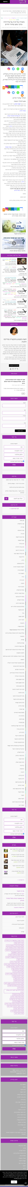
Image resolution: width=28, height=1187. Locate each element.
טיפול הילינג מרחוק (21, 1117)
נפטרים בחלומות (7, 18)
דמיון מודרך (14, 267)
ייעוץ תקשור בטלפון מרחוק (20, 1112)
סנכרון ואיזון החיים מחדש (17, 983)
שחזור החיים (17, 190)
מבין (14, 1182)
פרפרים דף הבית (16, 11)
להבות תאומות (12, 954)
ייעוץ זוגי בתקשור (22, 1109)
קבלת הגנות (20, 985)
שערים (22, 931)
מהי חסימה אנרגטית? (22, 274)
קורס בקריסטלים (11, 985)
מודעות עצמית (13, 278)
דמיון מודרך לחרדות (21, 1097)
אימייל (24, 415)
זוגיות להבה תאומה (19, 943)
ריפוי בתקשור (23, 283)
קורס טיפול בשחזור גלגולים (17, 996)
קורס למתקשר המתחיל (12, 290)
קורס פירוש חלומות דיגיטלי (22, 316)
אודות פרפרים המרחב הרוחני (19, 1153)
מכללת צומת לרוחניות (18, 971)
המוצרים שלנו (23, 1155)
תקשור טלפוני (8, 283)
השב (23, 393)
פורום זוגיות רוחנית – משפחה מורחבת (16, 483)
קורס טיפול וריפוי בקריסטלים (16, 999)
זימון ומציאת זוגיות (22, 1125)
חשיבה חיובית (6, 268)
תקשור (13, 283)
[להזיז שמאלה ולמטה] (1, 2)
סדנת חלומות (9, 973)
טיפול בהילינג (9, 945)
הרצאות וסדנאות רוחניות (21, 18)
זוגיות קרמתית (22, 214)
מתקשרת (14, 282)
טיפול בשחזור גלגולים (18, 947)
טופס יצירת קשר (22, 1163)
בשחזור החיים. (22, 110)
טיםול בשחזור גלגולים (12, 214)
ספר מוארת (10, 282)
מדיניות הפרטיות (17, 1178)
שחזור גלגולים (12, 19)
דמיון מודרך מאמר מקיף (21, 1102)
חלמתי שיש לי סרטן (20, 917)
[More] (23, 71)
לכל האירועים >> (14, 508)
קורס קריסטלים (19, 1003)
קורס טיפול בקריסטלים (18, 994)
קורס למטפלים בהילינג (18, 1001)
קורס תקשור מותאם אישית (17, 1010)
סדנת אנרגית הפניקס (18, 973)
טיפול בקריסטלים (13, 269)
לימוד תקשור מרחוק (9, 964)
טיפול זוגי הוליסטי (22, 1122)
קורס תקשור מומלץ (12, 291)
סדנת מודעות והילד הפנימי (22, 307)
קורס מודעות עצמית (21, 1119)
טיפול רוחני (8, 947)
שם (25, 410)
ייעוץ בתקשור (10, 310)
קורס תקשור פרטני (19, 1013)
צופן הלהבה (7, 983)
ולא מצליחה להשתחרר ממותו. (13, 115)
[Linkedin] (12, 86)
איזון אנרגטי (23, 1107)
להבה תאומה (20, 954)
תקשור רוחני (17, 295)
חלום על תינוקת (20, 920)
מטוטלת (21, 969)
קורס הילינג (20, 988)
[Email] (9, 86)
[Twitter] (14, 68)
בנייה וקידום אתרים (8, 1185)
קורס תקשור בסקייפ (18, 1008)
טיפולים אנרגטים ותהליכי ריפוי (10, 277)
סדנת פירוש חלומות (18, 980)
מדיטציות (14, 18)
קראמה (5, 214)
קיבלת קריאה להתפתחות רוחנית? (20, 320)
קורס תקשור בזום (11, 1006)
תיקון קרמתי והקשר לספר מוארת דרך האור (18, 286)
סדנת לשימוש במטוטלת (18, 976)
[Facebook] (23, 68)
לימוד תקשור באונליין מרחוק (16, 962)
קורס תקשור (4, 282)
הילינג (10, 126)
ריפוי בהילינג (23, 1104)
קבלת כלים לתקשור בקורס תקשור (20, 297)
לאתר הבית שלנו (22, 1145)
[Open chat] (25, 1183)
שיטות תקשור (17, 283)
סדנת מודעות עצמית (18, 978)
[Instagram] (9, 68)
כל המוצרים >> (21, 880)
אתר (25, 423)
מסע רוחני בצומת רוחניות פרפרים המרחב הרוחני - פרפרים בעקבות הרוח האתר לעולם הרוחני (14, 381)
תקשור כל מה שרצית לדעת (10, 317)
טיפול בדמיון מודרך (19, 945)
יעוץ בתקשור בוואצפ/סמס (17, 952)
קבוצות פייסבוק (22, 1160)
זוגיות (6, 940)
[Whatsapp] (19, 68)
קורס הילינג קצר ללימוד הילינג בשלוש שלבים (14, 991)
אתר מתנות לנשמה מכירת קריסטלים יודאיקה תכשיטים (16, 1133)
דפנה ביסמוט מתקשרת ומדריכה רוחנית (10, 27)
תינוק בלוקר (21, 928)
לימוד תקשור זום (19, 964)
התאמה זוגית (12, 940)
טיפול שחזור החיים (12, 259)
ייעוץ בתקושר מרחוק (18, 950)
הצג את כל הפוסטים (14, 365)
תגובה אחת (23, 27)
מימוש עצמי (14, 969)
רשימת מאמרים (22, 1150)
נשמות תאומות (8, 147)
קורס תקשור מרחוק (21, 1114)
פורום (24, 1148)
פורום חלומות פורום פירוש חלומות (16, 487)
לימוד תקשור (20, 959)
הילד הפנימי (9, 299)
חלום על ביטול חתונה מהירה (18, 924)
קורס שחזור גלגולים (9, 1003)
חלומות (14, 310)
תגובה (24, 402)
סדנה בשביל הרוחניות (8, 315)
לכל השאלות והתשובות (19, 907)
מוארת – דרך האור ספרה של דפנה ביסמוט (15, 479)
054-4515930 (13, 1072)
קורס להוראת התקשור (8, 289)
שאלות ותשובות (22, 1158)
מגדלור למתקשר (19, 966)
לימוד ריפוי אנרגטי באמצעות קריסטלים (14, 957)
